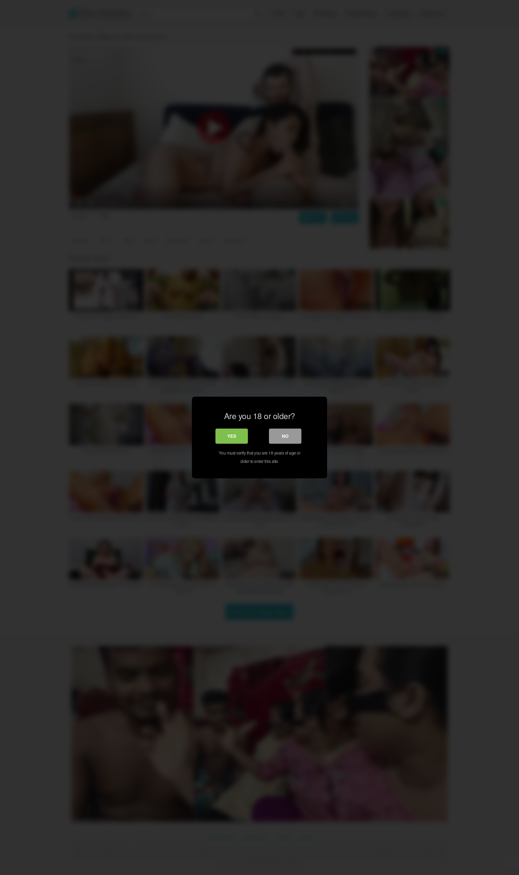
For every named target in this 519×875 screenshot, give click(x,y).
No (285, 436)
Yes (231, 436)
